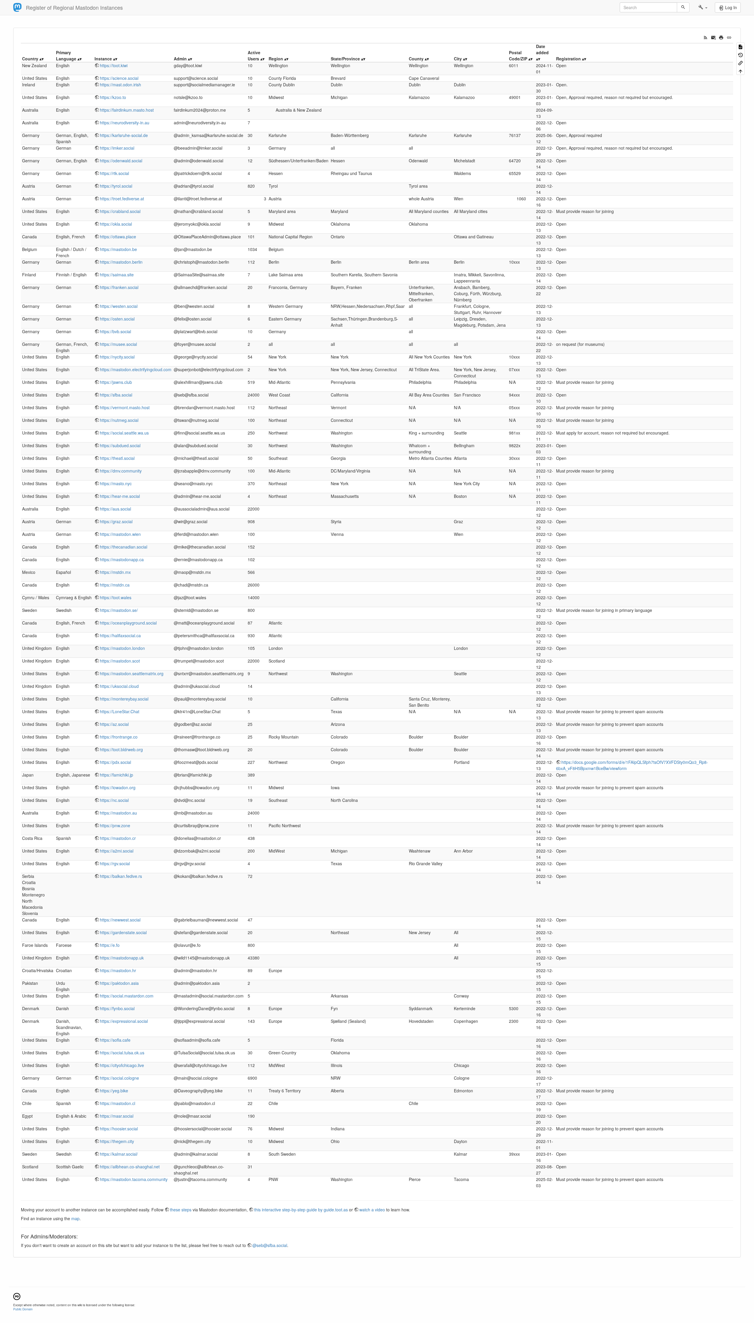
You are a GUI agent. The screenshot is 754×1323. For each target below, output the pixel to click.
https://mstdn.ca (115, 585)
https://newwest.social (120, 920)
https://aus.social (115, 509)
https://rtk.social (114, 173)
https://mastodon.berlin (121, 262)
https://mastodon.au (118, 813)
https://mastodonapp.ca (122, 559)
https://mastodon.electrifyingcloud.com (135, 369)
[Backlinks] (740, 62)
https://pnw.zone (115, 825)
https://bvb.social (115, 331)
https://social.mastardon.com (126, 996)
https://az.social (114, 724)
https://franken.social (119, 287)
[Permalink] (729, 37)
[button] (703, 7)
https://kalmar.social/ (119, 1154)
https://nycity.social (117, 357)
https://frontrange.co (119, 737)
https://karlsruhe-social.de (124, 135)
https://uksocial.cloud (119, 686)
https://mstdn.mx (115, 572)
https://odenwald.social (121, 160)
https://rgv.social (115, 863)
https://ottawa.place (118, 237)
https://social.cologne (119, 1078)
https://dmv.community (121, 471)
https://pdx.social (115, 762)
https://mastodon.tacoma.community (134, 1179)
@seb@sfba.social (269, 1245)
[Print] (721, 37)
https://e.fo (110, 945)
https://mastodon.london (122, 648)
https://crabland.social (120, 211)
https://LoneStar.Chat (119, 711)
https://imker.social (117, 148)
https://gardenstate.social (123, 932)
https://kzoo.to (113, 97)
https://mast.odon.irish (120, 84)
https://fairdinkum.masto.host (127, 110)
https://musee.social (118, 344)
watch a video (372, 1210)
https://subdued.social (120, 445)
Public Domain (23, 1309)
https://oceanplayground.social (128, 623)
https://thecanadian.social (123, 547)
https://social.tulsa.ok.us (122, 1053)
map (75, 1218)
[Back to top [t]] (740, 70)
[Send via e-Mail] (713, 37)
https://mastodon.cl (117, 1103)
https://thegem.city (117, 1141)
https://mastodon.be (118, 249)
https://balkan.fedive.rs (121, 876)
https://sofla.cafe (115, 1040)
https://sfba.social (116, 395)
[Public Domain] (16, 1295)
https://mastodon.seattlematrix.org (131, 673)
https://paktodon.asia (119, 983)
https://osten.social (117, 319)
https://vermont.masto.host (125, 407)
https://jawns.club (116, 382)
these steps (180, 1210)
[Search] (683, 7)
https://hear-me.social (120, 496)
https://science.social (119, 78)
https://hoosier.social (119, 1129)
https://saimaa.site (117, 275)
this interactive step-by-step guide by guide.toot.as (301, 1210)
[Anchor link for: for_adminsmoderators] (80, 1236)
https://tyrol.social (116, 186)
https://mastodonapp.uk (122, 958)
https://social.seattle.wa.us (124, 433)
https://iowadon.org (117, 787)
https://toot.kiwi (114, 65)
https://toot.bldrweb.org (121, 749)
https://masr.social (116, 1116)
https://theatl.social (117, 458)
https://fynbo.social (117, 1008)
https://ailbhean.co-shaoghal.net (130, 1167)
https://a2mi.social (116, 851)
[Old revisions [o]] (740, 54)
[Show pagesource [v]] (740, 46)
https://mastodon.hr (118, 970)
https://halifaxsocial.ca (120, 635)
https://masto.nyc (116, 483)
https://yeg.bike (114, 1091)
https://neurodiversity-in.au (124, 122)
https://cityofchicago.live (122, 1065)
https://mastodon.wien (120, 534)
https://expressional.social (124, 1021)
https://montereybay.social (124, 699)
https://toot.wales (115, 597)
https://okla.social (116, 224)
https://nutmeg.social (119, 420)
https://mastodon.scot (120, 661)
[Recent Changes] (705, 37)
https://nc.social (114, 800)
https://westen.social (119, 306)
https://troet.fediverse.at (122, 198)
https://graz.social (116, 521)
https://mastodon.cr (118, 838)
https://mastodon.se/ (119, 610)
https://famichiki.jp (116, 775)
